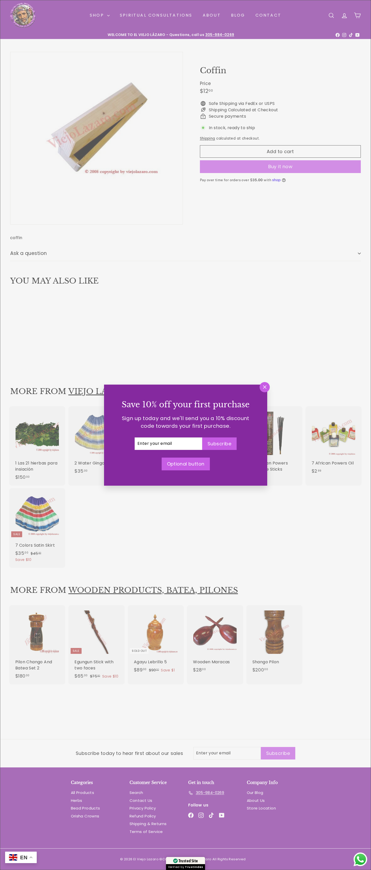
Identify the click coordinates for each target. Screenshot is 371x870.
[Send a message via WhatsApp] (360, 859)
